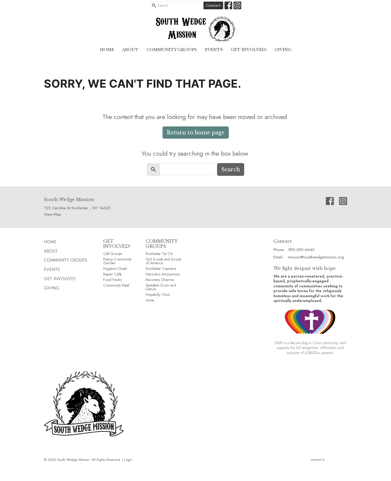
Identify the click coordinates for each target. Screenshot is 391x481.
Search (230, 169)
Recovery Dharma (160, 279)
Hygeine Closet (115, 268)
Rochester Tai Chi (159, 253)
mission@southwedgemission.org (316, 257)
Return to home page (195, 132)
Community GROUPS (172, 49)
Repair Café (112, 274)
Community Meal (116, 285)
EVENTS (214, 49)
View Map (52, 214)
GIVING (282, 49)
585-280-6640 (301, 250)
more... (151, 300)
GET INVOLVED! (116, 244)
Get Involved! (249, 49)
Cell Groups (112, 253)
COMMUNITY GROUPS (161, 244)
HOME (107, 49)
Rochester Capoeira (161, 268)
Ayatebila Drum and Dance (161, 287)
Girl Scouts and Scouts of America (163, 261)
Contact (213, 5)
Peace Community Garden (117, 261)
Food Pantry (112, 279)
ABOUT (130, 49)
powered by (326, 464)
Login (128, 459)
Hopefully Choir (158, 294)
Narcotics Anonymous (163, 274)
